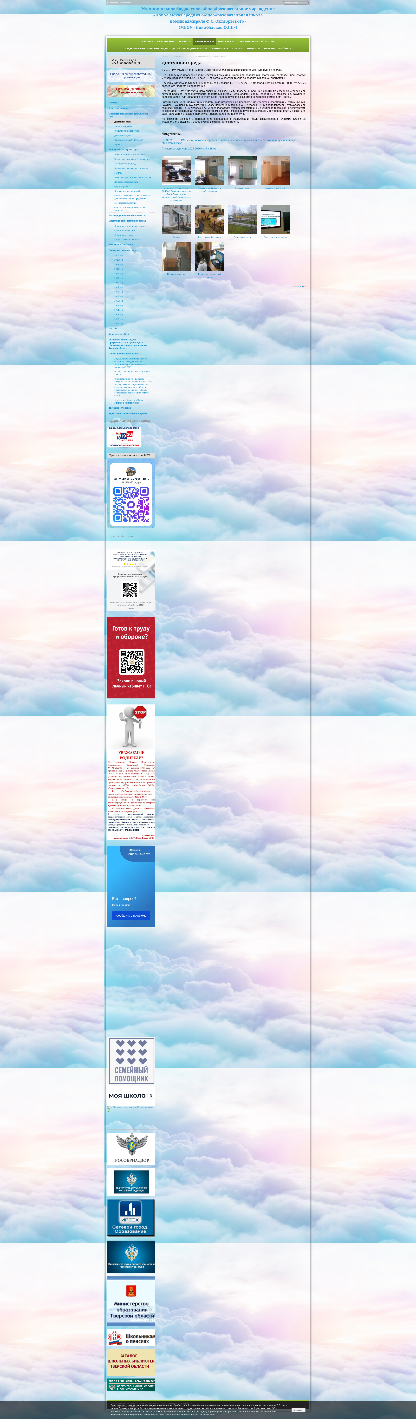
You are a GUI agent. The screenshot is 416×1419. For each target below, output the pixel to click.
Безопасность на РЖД (125, 163)
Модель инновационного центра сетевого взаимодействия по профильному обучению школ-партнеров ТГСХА (130, 362)
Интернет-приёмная (277, 48)
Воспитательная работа (121, 244)
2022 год (118, 273)
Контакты (253, 48)
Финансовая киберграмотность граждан (129, 209)
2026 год (118, 255)
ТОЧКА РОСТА (226, 41)
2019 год (118, 287)
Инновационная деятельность (124, 353)
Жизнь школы (204, 41)
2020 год (118, 282)
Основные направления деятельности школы (128, 115)
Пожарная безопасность (126, 182)
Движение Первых (123, 135)
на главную (112, 2)
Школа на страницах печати (123, 250)
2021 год (118, 278)
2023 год (118, 269)
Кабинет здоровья (123, 126)
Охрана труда (121, 186)
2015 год (118, 305)
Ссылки (237, 48)
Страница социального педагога (130, 226)
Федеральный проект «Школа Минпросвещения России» (128, 401)
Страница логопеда (124, 235)
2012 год (118, 319)
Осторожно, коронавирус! (127, 191)
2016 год (118, 300)
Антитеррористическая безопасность (132, 177)
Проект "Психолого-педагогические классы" (132, 373)
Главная (147, 41)
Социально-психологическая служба (127, 220)
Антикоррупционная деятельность (127, 215)
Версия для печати (298, 286)
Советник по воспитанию (256, 41)
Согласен (298, 1410)
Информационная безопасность (130, 154)
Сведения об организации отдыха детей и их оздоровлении (166, 48)
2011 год (118, 323)
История (113, 102)
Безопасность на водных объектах (131, 168)
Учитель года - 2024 (119, 334)
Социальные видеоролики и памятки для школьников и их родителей (132, 197)
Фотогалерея (219, 48)
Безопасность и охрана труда (124, 149)
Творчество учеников (120, 407)
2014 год (118, 310)
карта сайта (126, 2)
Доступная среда (122, 121)
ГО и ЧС (118, 172)
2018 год (118, 291)
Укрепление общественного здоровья (128, 413)
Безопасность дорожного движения (132, 159)
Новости (185, 41)
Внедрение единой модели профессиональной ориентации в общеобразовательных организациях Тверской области (128, 343)
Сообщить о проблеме (131, 915)
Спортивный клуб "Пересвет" (128, 140)
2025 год (118, 259)
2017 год (118, 296)
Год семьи (114, 328)
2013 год (118, 314)
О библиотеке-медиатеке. (126, 130)
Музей (117, 144)
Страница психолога (124, 230)
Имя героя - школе (118, 108)
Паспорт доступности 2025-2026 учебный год (189, 148)
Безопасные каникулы (125, 203)
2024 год (118, 264)
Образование (166, 41)
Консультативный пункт (126, 239)
